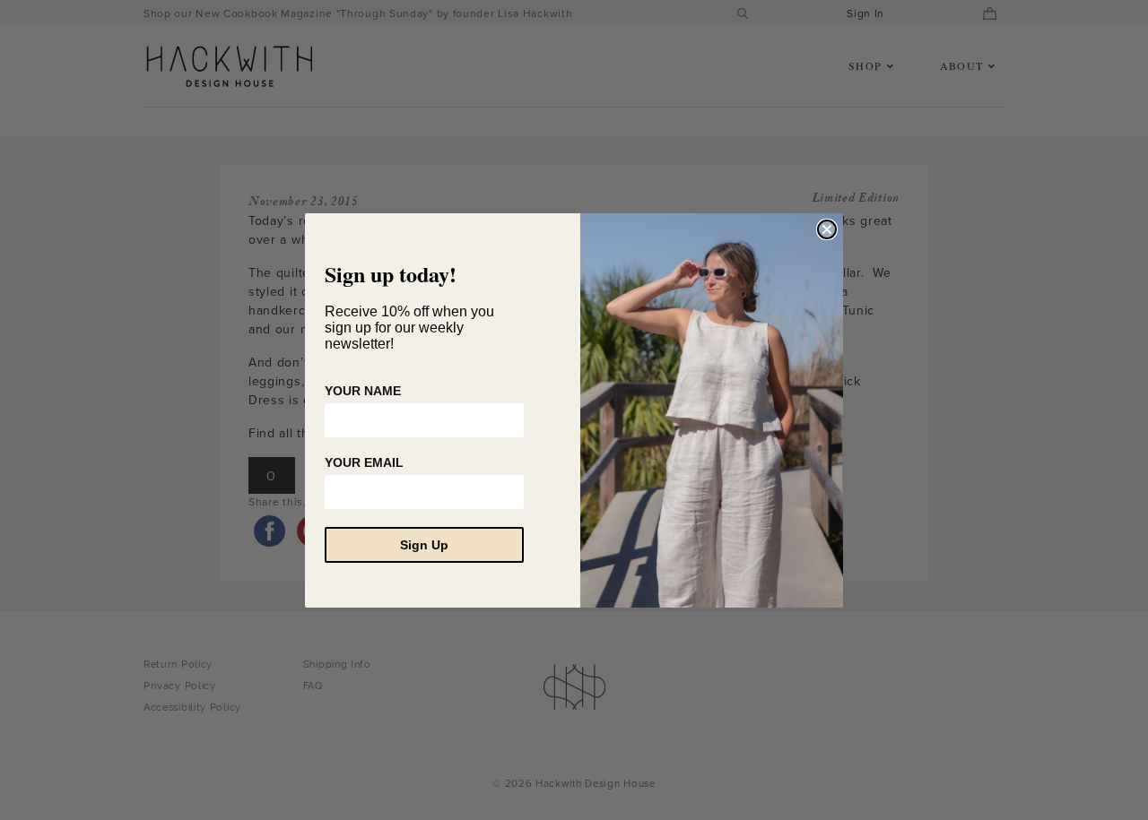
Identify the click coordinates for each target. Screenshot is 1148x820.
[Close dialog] (827, 229)
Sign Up (424, 545)
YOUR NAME (363, 391)
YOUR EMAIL (364, 462)
